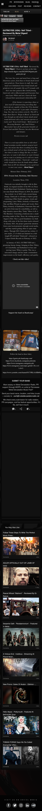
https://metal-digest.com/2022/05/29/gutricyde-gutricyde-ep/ (21, 72)
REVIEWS (27, 6)
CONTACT (37, 6)
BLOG (28, 2)
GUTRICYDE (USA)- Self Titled (15, 66)
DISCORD (12, 6)
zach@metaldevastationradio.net (26, 396)
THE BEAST (11, 38)
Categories (12, 16)
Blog (5, 16)
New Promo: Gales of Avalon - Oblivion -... (19, 684)
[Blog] (2, 25)
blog (17, 12)
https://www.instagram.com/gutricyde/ (20, 363)
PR (11, 2)
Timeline (6, 12)
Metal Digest (10, 69)
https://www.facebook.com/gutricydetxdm (21, 361)
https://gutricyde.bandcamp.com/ (21, 358)
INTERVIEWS (19, 2)
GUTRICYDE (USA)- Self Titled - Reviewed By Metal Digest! (10, 20)
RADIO (34, 2)
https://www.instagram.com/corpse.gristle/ (18, 365)
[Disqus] (21, 439)
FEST (20, 6)
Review (20, 16)
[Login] (38, 2)
